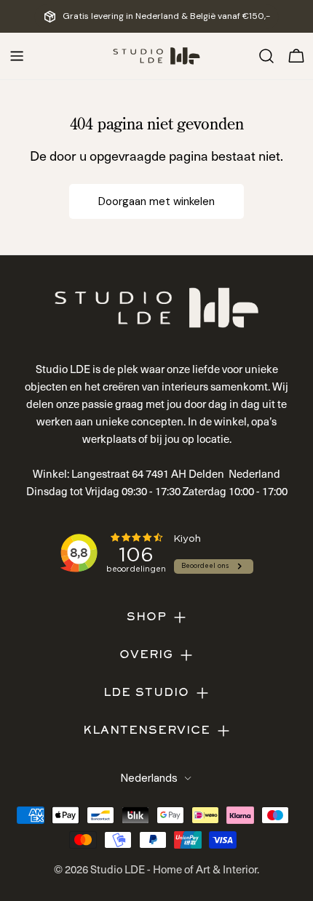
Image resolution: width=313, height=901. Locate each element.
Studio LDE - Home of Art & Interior (173, 869)
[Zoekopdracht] (266, 56)
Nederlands (149, 778)
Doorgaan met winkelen (156, 201)
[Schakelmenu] (16, 56)
